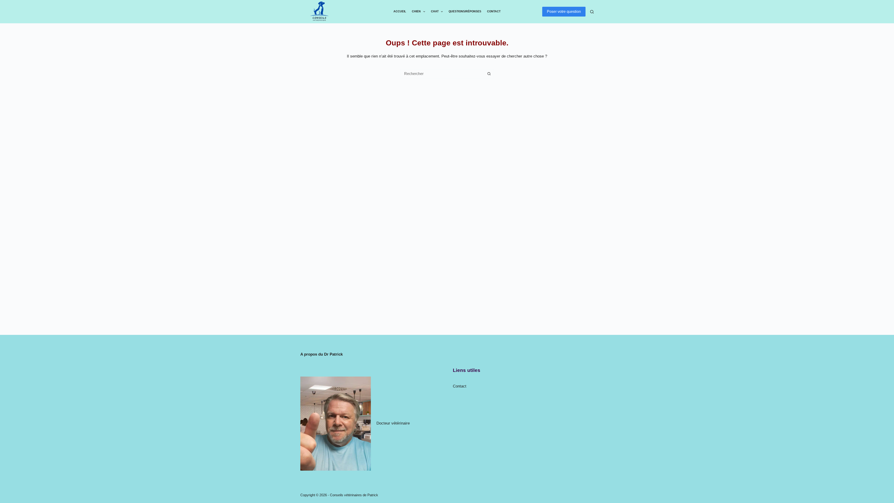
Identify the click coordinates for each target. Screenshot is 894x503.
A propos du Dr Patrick (321, 354)
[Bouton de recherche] (488, 73)
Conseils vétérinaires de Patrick (354, 495)
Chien (416, 11)
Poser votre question (564, 12)
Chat (435, 11)
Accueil (399, 11)
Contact (494, 11)
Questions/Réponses (465, 11)
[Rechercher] (592, 12)
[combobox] (442, 73)
